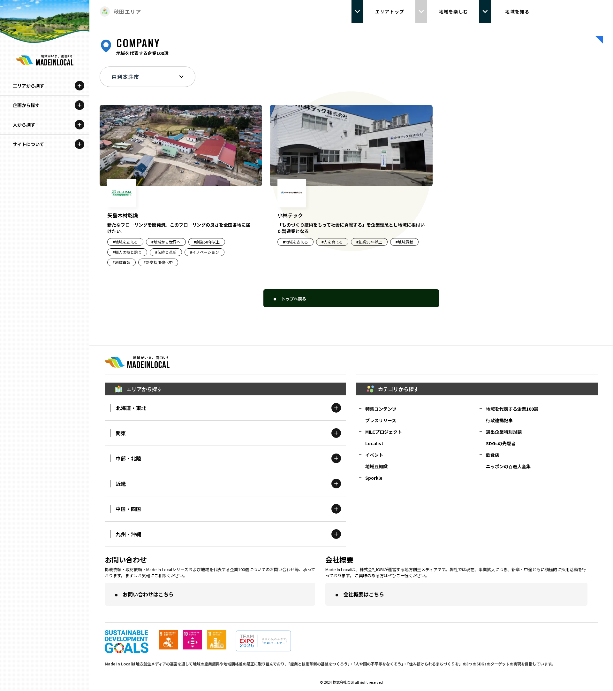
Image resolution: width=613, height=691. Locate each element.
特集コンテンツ (381, 409)
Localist (374, 443)
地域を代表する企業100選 (512, 409)
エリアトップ (390, 11)
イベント (374, 455)
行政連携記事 (499, 420)
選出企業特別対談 (504, 432)
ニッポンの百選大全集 (508, 466)
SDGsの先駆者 (501, 443)
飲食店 (492, 455)
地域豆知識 (376, 466)
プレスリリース (380, 420)
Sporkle (373, 478)
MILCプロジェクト (383, 432)
